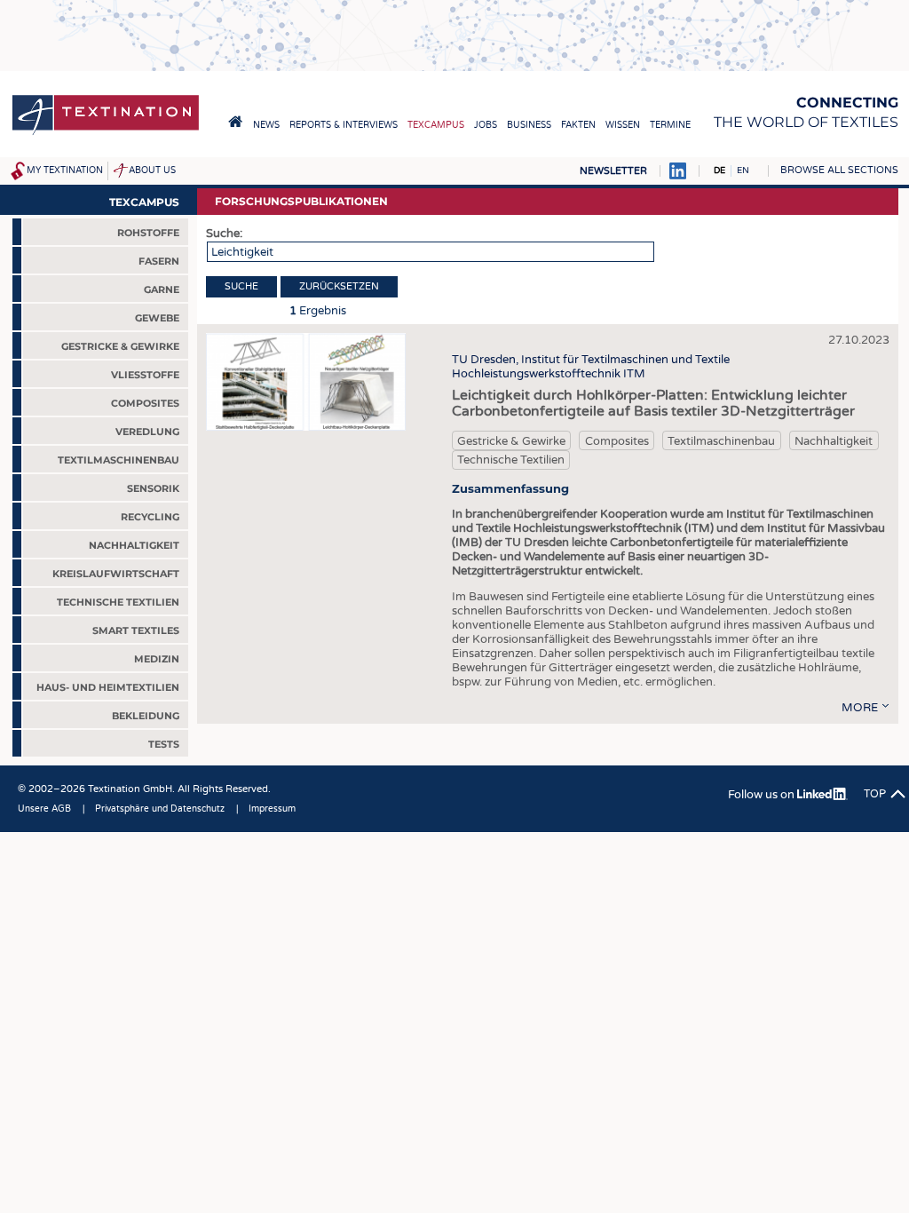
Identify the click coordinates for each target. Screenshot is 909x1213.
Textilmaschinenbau (721, 441)
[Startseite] (106, 133)
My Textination (65, 170)
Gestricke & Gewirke (511, 441)
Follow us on (762, 795)
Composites (617, 441)
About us (152, 170)
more (860, 708)
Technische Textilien (511, 460)
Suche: (224, 233)
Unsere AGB (44, 809)
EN (743, 170)
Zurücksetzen (339, 286)
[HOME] (235, 121)
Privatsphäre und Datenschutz (160, 809)
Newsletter (613, 171)
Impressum (272, 809)
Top (875, 794)
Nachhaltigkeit (833, 441)
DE (719, 170)
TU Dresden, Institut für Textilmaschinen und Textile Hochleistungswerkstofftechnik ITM (591, 367)
